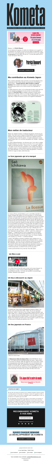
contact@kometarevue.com (34, 457)
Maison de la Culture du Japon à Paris (19, 359)
